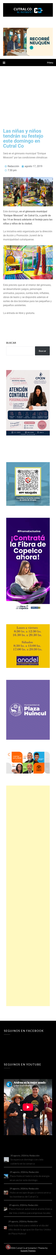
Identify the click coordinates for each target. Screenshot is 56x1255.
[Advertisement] (28, 96)
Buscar (11, 342)
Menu (50, 62)
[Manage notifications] (8, 1246)
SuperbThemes (28, 1250)
